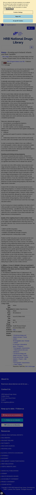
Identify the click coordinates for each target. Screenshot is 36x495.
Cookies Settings (17, 12)
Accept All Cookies (18, 20)
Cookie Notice (9, 9)
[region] (18, 11)
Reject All (18, 16)
